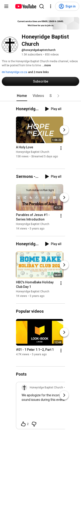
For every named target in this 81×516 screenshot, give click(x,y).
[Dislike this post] (34, 424)
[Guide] (6, 6)
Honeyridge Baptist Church (32, 152)
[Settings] (50, 6)
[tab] (21, 95)
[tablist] (40, 95)
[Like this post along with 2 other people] (23, 424)
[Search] (41, 6)
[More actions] (60, 148)
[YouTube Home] (25, 6)
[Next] (64, 130)
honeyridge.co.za (16, 72)
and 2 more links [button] (38, 72)
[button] (58, 95)
